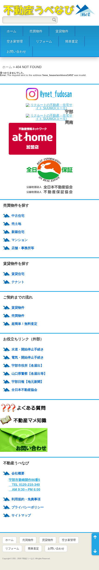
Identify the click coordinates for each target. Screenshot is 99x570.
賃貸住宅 (18, 274)
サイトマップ (21, 515)
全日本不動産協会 (24, 390)
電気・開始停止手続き (28, 357)
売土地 (16, 224)
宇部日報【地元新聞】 (28, 381)
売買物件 (35, 31)
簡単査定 (71, 41)
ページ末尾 (95, 549)
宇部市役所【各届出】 (28, 365)
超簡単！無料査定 (24, 324)
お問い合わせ (16, 51)
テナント (18, 282)
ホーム (11, 31)
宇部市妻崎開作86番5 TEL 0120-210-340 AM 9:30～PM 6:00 (24, 484)
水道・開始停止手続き (28, 349)
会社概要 (18, 473)
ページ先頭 (95, 538)
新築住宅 (18, 232)
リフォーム (44, 41)
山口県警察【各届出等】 (29, 373)
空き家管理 (15, 41)
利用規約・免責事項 (26, 499)
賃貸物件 (61, 31)
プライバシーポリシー (28, 507)
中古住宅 (18, 215)
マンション (20, 240)
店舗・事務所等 (23, 248)
